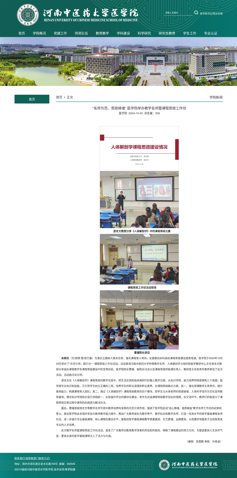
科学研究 (144, 33)
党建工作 (60, 33)
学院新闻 (216, 97)
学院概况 (39, 33)
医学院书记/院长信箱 (211, 13)
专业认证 (210, 33)
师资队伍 (81, 33)
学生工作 (189, 33)
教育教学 (102, 33)
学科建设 (123, 33)
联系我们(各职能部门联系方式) (32, 458)
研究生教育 (167, 33)
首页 (21, 33)
